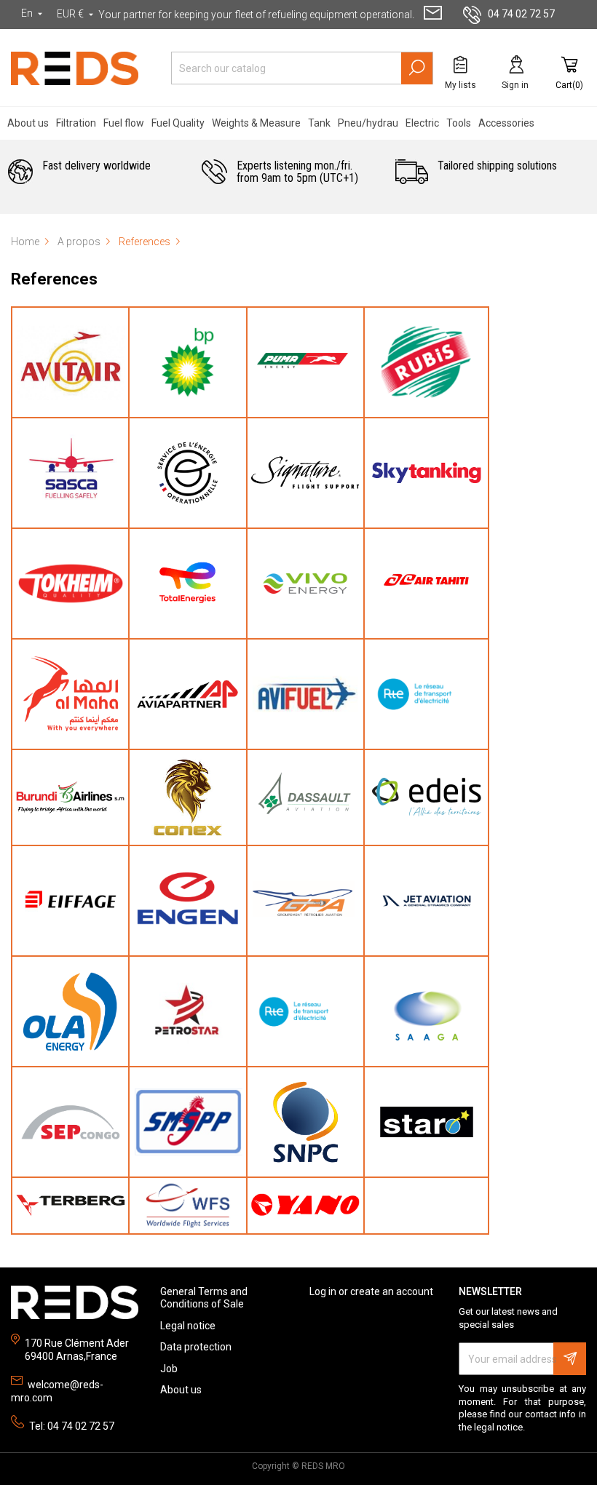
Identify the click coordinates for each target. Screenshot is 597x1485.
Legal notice (188, 1325)
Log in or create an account (371, 1291)
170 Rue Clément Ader (77, 1343)
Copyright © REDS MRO (298, 1466)
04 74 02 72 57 (521, 14)
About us (181, 1390)
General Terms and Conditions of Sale (204, 1298)
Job (169, 1368)
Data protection (196, 1347)
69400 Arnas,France (71, 1356)
